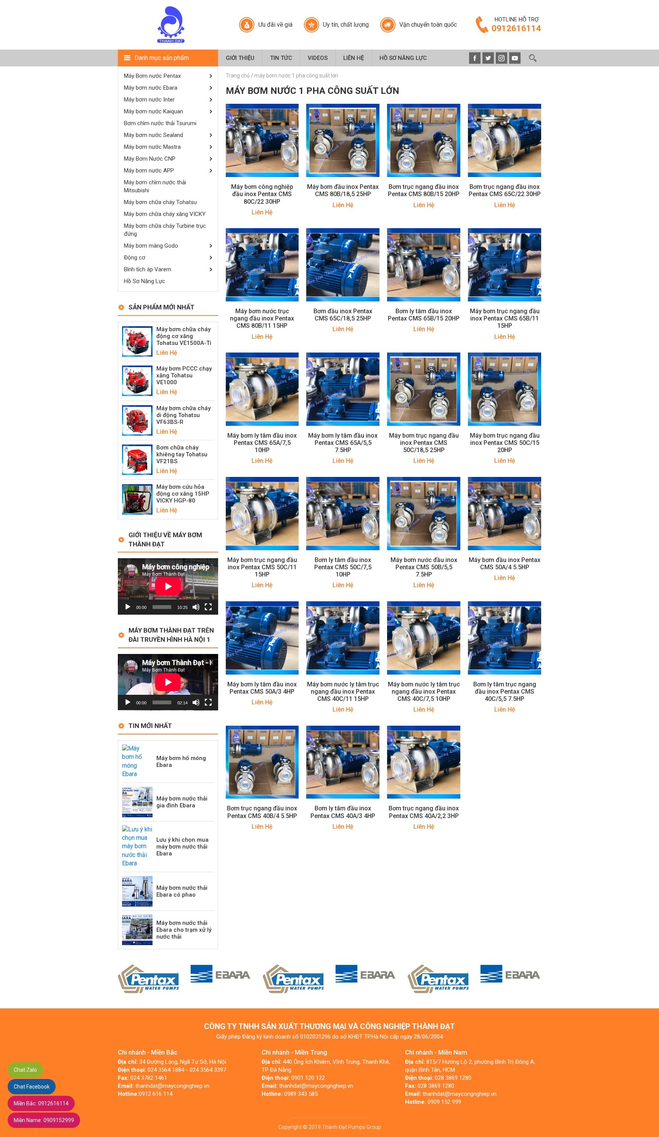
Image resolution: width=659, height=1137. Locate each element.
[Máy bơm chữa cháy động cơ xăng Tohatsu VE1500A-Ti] (137, 341)
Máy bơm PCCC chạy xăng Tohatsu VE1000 (184, 375)
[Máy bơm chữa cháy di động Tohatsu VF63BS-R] (137, 420)
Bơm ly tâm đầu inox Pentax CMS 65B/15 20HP (424, 315)
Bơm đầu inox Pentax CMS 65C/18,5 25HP (342, 315)
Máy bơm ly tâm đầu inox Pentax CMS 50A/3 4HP (262, 688)
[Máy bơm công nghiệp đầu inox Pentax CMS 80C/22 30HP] (262, 140)
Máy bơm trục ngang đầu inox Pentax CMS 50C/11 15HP (262, 567)
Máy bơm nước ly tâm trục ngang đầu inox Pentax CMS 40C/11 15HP (343, 691)
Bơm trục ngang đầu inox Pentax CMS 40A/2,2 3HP (424, 812)
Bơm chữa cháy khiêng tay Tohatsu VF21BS (181, 454)
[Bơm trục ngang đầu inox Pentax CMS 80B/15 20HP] (423, 140)
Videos (318, 58)
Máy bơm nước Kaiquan (153, 111)
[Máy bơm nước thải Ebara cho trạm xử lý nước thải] (137, 929)
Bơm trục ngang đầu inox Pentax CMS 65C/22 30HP (505, 190)
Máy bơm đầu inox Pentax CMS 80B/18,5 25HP (343, 190)
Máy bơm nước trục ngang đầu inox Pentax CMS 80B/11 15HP (262, 318)
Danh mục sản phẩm (162, 57)
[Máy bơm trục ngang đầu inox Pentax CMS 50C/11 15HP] (262, 513)
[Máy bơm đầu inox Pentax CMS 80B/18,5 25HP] (342, 140)
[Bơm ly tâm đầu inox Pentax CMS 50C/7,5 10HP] (342, 513)
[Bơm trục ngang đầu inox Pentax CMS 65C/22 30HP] (504, 140)
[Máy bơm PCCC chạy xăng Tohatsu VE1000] (137, 380)
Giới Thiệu (240, 58)
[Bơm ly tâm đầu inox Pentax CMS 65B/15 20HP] (423, 264)
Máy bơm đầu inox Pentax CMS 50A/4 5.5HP (504, 563)
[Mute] (196, 607)
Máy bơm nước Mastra (152, 146)
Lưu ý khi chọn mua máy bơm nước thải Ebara (182, 846)
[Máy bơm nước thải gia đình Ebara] (137, 801)
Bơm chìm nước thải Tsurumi (160, 123)
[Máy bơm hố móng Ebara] (137, 761)
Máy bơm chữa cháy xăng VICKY (165, 214)
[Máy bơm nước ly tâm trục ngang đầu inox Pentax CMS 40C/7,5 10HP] (423, 637)
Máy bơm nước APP (149, 170)
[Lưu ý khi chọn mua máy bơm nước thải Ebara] (137, 846)
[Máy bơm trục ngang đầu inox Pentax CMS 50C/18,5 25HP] (423, 388)
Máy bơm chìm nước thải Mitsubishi (155, 186)
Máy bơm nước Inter (149, 99)
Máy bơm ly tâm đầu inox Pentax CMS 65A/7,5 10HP (262, 443)
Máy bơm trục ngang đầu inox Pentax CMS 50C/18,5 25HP (424, 443)
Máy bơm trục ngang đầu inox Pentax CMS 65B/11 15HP (505, 318)
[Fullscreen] (208, 607)
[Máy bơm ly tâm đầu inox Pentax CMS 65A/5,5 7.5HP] (342, 388)
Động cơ (134, 257)
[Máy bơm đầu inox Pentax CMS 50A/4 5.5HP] (504, 513)
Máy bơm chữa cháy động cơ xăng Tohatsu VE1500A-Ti (183, 336)
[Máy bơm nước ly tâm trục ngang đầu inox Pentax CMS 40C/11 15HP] (342, 637)
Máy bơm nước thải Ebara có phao (181, 891)
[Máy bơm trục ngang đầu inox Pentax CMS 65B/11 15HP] (504, 264)
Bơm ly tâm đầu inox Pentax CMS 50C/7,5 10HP (342, 567)
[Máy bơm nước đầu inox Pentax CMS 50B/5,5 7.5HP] (423, 513)
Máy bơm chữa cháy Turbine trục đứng (165, 229)
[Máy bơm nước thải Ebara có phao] (137, 890)
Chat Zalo (25, 1070)
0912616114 (41, 1103)
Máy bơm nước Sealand (153, 135)
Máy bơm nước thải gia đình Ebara (181, 802)
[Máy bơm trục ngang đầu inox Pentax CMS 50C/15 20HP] (504, 388)
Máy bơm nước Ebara (150, 87)
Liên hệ (353, 58)
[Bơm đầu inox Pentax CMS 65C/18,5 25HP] (342, 264)
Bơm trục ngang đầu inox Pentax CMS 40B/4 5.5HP (262, 812)
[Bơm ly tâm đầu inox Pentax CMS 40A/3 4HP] (342, 761)
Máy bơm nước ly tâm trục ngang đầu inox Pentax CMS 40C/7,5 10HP (424, 691)
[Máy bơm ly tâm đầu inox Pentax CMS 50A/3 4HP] (262, 637)
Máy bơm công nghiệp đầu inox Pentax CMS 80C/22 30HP (262, 194)
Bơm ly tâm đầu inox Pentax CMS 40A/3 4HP (342, 812)
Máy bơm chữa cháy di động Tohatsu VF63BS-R (183, 415)
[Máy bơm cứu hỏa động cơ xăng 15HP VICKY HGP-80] (137, 498)
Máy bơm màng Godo (151, 245)
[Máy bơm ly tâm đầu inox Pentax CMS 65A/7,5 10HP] (262, 388)
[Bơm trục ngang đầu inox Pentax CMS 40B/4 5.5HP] (262, 761)
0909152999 (44, 1120)
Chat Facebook (32, 1087)
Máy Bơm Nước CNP (149, 158)
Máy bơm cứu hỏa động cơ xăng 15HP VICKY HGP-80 (182, 493)
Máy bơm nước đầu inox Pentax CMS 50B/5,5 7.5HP (424, 567)
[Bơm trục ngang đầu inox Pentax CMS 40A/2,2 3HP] (423, 761)
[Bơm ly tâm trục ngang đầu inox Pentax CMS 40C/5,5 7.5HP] (504, 637)
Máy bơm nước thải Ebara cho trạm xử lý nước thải (183, 930)
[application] (168, 586)
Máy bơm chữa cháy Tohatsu (160, 202)
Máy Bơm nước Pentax (152, 75)
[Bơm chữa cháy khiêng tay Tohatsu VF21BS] (137, 459)
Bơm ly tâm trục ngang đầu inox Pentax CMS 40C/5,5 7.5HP (504, 691)
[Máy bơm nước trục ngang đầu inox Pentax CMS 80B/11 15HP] (262, 264)
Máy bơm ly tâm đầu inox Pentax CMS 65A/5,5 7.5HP (343, 443)
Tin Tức (281, 58)
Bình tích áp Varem (147, 269)
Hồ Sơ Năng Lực (403, 58)
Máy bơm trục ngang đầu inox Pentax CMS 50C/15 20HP (505, 443)
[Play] (128, 607)
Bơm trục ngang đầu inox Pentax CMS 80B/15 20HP (424, 190)
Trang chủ (238, 75)
